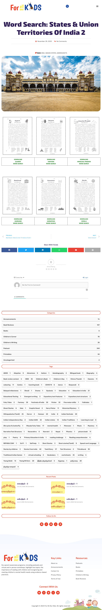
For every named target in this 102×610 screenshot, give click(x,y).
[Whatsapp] (55, 524)
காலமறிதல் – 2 (22, 484)
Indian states (50, 53)
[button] (67, 6)
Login (86, 277)
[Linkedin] (60, 524)
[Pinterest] (51, 524)
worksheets (62, 53)
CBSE (43, 53)
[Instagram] (46, 524)
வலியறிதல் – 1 (72, 499)
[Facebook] (41, 524)
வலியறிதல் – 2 (22, 499)
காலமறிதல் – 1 (72, 484)
